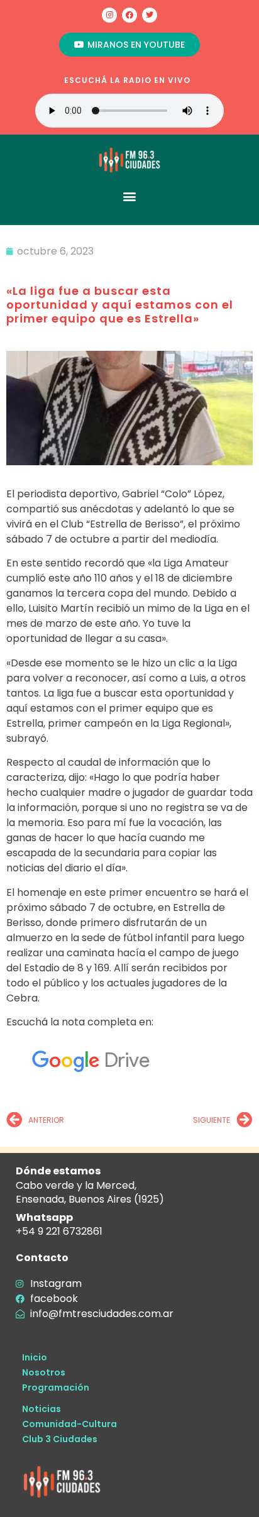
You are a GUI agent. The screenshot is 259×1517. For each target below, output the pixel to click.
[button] (129, 195)
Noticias (41, 1409)
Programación (55, 1387)
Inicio (34, 1357)
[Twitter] (149, 15)
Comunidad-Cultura (69, 1424)
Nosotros (43, 1372)
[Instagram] (109, 15)
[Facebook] (129, 15)
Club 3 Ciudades (59, 1439)
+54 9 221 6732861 (59, 1231)
